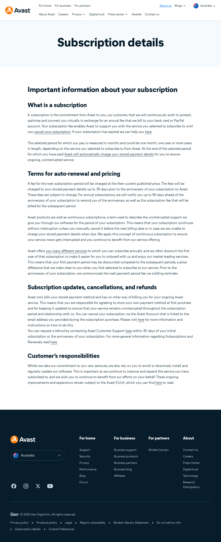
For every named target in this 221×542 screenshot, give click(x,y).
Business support (125, 450)
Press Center (191, 463)
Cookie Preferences (61, 529)
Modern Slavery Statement (131, 523)
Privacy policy (19, 523)
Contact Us (190, 450)
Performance (87, 469)
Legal (68, 523)
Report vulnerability (93, 523)
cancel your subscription (52, 132)
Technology (190, 476)
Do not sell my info (169, 523)
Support (84, 450)
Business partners (125, 463)
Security (84, 456)
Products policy (46, 523)
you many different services (66, 251)
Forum (83, 482)
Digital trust (190, 469)
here (148, 132)
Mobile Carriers (158, 450)
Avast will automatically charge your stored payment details (109, 154)
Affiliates (119, 476)
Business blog (123, 469)
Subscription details (28, 529)
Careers (188, 456)
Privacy (84, 463)
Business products (126, 456)
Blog (82, 476)
